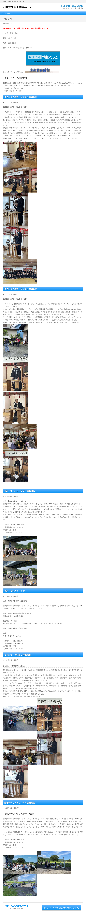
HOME (4, 23)
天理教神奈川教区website (18, 7)
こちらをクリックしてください (14, 72)
